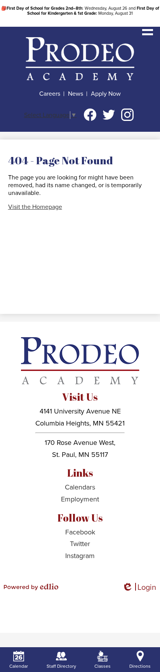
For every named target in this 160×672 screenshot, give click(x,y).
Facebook (90, 114)
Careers (49, 94)
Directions (140, 666)
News (75, 94)
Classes (102, 666)
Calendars (80, 487)
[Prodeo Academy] (80, 58)
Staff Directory (61, 666)
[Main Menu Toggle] (147, 29)
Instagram (127, 114)
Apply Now (106, 94)
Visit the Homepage (35, 207)
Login (139, 588)
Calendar (18, 666)
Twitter (108, 114)
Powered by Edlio (31, 587)
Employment (80, 499)
